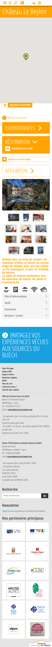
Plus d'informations (15, 296)
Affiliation (17, 170)
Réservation (18, 142)
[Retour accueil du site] (40, 643)
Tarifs (7, 303)
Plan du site (7, 383)
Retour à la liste (17, 117)
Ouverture (10, 309)
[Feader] (37, 532)
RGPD (4, 380)
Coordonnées (20, 128)
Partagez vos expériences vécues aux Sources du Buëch (25, 345)
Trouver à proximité (20, 105)
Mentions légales (9, 377)
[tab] (26, 296)
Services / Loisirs (13, 315)
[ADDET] (13, 591)
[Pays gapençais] (13, 571)
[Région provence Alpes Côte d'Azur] (13, 551)
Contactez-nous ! (9, 386)
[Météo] (33, 3)
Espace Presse (8, 374)
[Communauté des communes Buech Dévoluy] (37, 571)
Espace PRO (7, 371)
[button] (26, 57)
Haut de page (8, 368)
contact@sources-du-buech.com (20, 409)
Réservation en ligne (22, 148)
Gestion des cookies (10, 389)
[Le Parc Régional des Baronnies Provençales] (37, 591)
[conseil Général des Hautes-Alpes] (37, 551)
